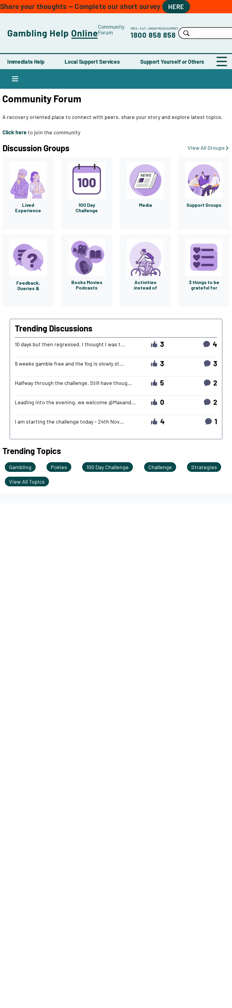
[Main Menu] (221, 61)
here (176, 6)
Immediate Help (25, 61)
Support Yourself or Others (172, 61)
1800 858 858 (153, 34)
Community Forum (111, 29)
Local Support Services (92, 61)
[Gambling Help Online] (52, 33)
